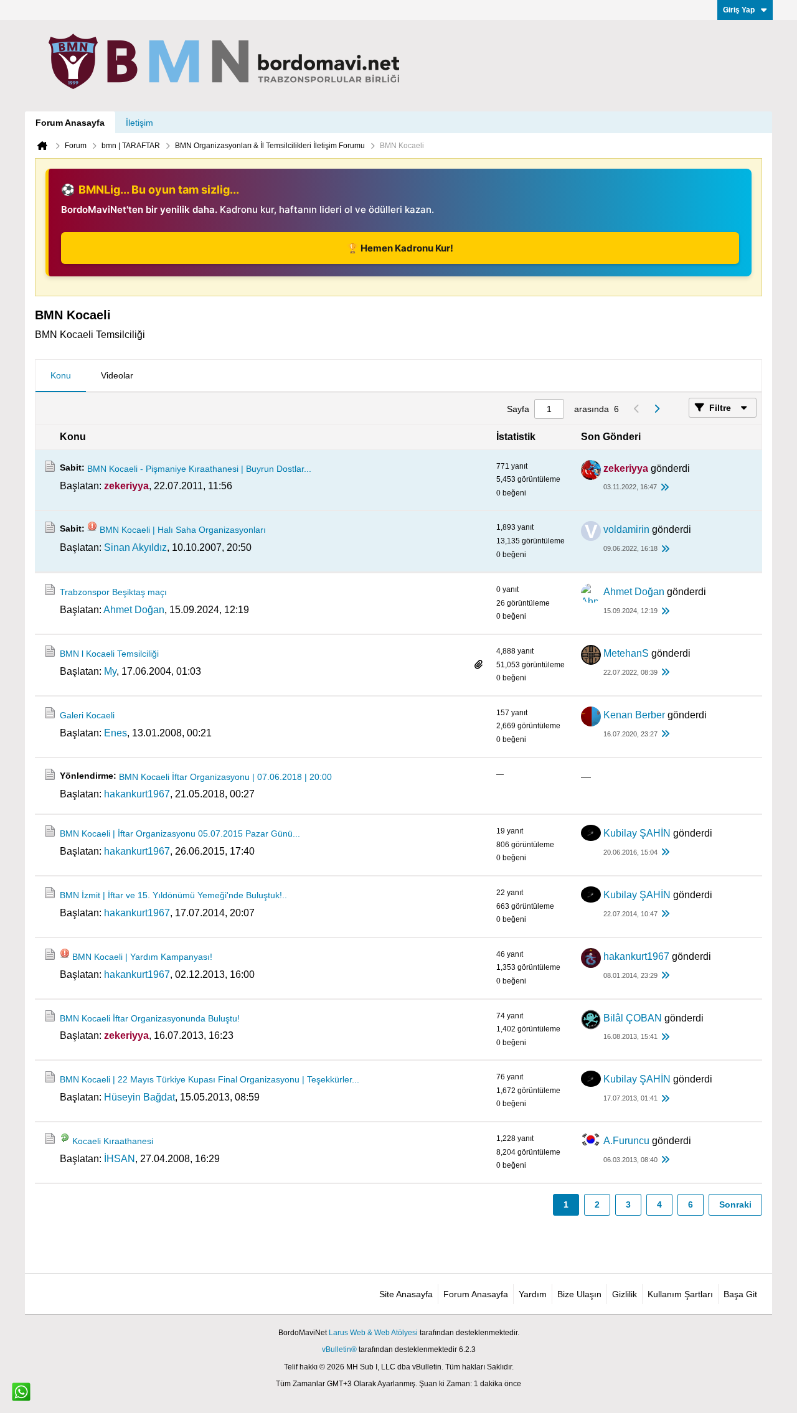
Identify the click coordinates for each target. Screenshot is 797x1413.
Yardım (533, 1294)
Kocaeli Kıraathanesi (112, 1141)
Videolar (117, 375)
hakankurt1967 (137, 794)
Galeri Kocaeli (87, 715)
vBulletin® (339, 1349)
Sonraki (735, 1204)
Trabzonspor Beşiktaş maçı (113, 592)
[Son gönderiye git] (664, 488)
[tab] (60, 376)
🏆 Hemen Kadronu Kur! (400, 248)
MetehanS (626, 653)
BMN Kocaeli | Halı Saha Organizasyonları (183, 530)
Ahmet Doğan (133, 609)
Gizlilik (624, 1294)
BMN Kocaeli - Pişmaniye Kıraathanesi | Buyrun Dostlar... (199, 469)
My (110, 671)
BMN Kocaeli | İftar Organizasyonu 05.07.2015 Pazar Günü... (180, 833)
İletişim (139, 123)
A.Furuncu (626, 1140)
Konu (60, 375)
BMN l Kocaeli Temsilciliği (109, 654)
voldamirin (626, 529)
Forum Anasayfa (70, 123)
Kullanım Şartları (680, 1294)
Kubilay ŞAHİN (637, 833)
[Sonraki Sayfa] (656, 409)
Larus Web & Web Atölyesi (373, 1332)
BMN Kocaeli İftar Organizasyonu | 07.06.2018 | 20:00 (225, 777)
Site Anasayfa (406, 1294)
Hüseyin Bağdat (139, 1097)
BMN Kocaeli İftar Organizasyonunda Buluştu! (150, 1018)
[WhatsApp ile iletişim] (21, 1392)
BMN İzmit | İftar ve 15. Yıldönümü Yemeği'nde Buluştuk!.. (173, 895)
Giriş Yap (739, 10)
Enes (115, 733)
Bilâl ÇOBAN (632, 1018)
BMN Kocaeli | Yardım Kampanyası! (142, 957)
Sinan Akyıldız (135, 547)
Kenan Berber (634, 715)
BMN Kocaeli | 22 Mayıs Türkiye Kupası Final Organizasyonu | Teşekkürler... (209, 1079)
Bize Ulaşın (579, 1294)
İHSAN (119, 1158)
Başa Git (740, 1294)
